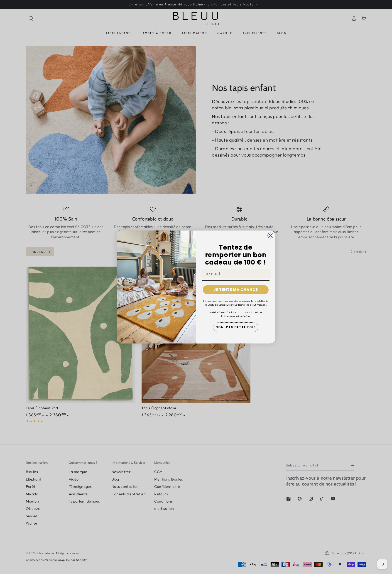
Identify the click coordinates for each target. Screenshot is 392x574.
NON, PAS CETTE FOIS (236, 327)
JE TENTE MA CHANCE (235, 289)
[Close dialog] (270, 235)
